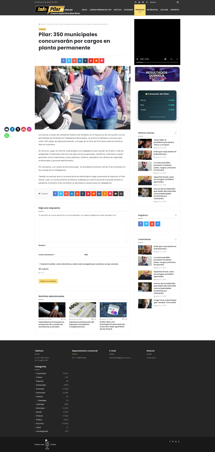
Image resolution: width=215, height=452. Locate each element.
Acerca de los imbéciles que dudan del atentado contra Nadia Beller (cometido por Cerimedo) (165, 194)
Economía (128, 10)
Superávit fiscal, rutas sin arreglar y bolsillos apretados (164, 179)
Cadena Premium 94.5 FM (100, 10)
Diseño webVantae (45, 444)
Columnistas (41, 373)
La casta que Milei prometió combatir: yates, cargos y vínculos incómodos (165, 166)
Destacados (41, 385)
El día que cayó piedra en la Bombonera (165, 152)
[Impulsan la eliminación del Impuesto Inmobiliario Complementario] (82, 309)
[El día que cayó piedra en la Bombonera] (145, 155)
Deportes (175, 10)
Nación (39, 412)
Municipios (40, 408)
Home (42, 24)
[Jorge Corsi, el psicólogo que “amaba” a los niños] (145, 303)
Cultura (164, 10)
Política (117, 10)
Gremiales (42, 400)
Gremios (39, 397)
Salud (38, 427)
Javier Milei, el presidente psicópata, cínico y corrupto (164, 142)
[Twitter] (143, 2)
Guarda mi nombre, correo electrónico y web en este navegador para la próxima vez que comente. (80, 264)
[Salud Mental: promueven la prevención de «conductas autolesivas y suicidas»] (52, 309)
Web (86, 255)
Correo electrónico (47, 255)
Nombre (42, 245)
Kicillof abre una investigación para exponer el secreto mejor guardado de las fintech (112, 325)
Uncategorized (42, 431)
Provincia (139, 10)
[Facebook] (147, 2)
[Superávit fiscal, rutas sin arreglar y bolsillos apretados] (145, 180)
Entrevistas (152, 10)
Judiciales (40, 404)
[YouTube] (139, 2)
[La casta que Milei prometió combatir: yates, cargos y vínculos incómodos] (145, 166)
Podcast (39, 416)
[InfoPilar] (57, 10)
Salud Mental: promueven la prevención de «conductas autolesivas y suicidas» (51, 324)
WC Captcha (44, 269)
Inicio (84, 10)
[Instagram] (135, 2)
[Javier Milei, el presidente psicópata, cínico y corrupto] (145, 143)
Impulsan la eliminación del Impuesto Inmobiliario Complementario (81, 324)
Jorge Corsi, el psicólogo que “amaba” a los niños (165, 301)
